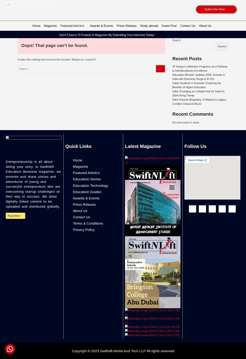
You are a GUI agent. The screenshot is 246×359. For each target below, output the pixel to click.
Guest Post (169, 26)
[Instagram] (209, 35)
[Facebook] (192, 209)
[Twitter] (232, 209)
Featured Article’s (72, 26)
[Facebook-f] (202, 35)
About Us (205, 26)
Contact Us (187, 26)
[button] (10, 349)
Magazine (50, 26)
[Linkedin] (222, 35)
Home (36, 26)
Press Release (127, 26)
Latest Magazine (143, 146)
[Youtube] (212, 209)
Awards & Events (101, 26)
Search (176, 40)
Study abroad (149, 26)
